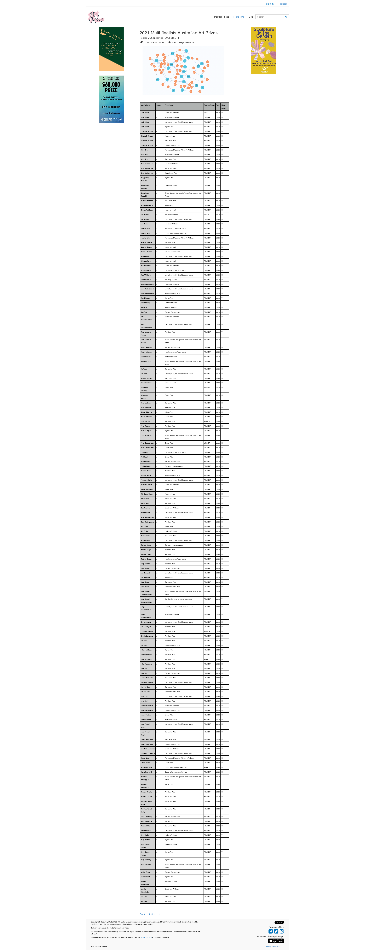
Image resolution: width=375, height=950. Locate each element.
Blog (250, 17)
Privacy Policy (146, 937)
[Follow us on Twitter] (276, 931)
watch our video (122, 928)
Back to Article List (150, 914)
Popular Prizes (221, 17)
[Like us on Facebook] (270, 931)
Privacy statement (273, 946)
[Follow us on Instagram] (281, 931)
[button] (268, 3)
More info (238, 16)
